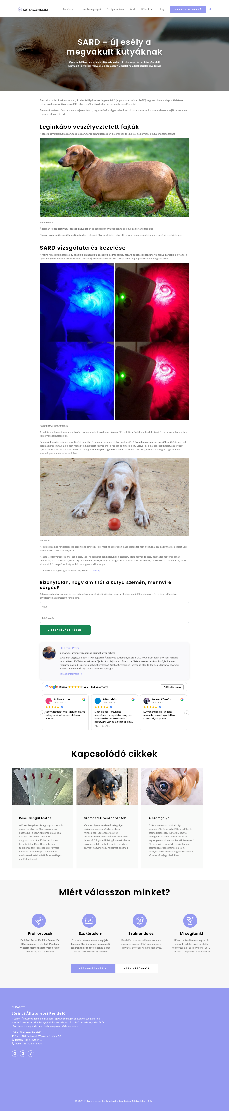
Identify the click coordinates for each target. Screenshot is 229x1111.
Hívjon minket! (188, 9)
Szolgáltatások (115, 9)
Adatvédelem (139, 1101)
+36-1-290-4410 (137, 968)
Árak (133, 9)
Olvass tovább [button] (102, 726)
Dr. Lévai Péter (69, 648)
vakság (96, 570)
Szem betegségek (90, 9)
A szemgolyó (159, 818)
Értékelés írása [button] (172, 687)
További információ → (71, 674)
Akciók (67, 9)
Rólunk (145, 9)
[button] (186, 713)
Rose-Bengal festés (35, 818)
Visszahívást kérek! (65, 629)
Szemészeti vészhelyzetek (105, 818)
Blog (161, 9)
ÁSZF (151, 1101)
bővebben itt (91, 951)
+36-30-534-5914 (200, 951)
